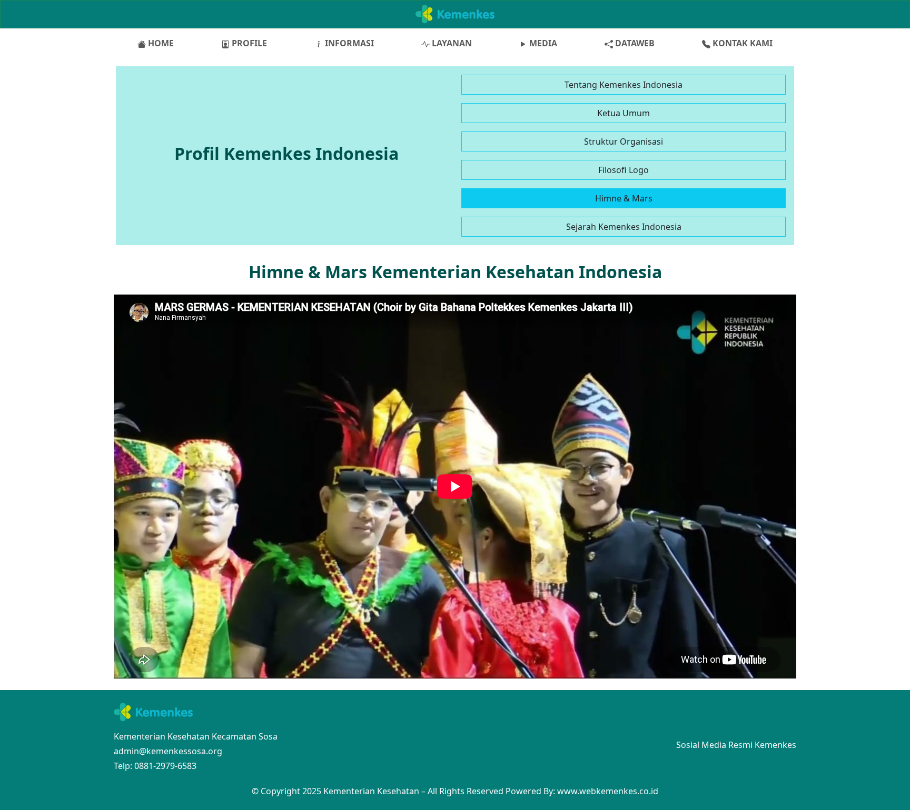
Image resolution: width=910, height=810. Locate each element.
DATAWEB (634, 43)
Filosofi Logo (623, 170)
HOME (160, 43)
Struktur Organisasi (623, 141)
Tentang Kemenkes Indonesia (623, 84)
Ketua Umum (623, 113)
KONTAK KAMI (741, 43)
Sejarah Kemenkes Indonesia (623, 226)
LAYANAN (451, 43)
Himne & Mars (623, 198)
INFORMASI (348, 43)
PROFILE (248, 43)
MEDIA (542, 43)
